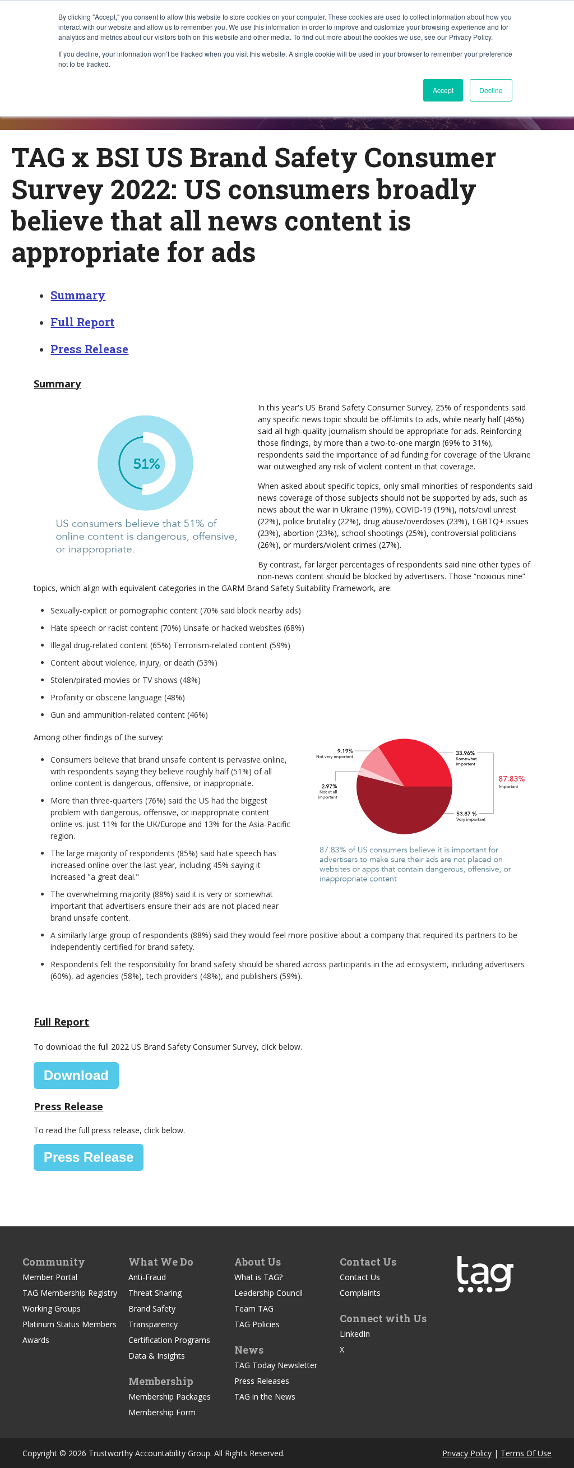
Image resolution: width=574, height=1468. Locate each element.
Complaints (360, 1292)
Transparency (153, 1324)
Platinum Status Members (69, 1324)
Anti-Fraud (147, 1277)
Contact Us (360, 1277)
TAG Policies (257, 1324)
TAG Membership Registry (69, 1292)
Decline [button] (491, 90)
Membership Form (162, 1412)
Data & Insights (156, 1355)
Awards (35, 1340)
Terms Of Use (526, 1453)
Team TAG (254, 1308)
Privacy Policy (467, 1453)
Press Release (89, 348)
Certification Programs (169, 1340)
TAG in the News (264, 1396)
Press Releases (261, 1380)
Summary (77, 295)
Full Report (82, 322)
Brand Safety (151, 1308)
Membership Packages (169, 1396)
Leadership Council (268, 1292)
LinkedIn (355, 1333)
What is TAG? (258, 1277)
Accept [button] (443, 90)
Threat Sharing (155, 1292)
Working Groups (51, 1308)
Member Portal (49, 1277)
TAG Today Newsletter (275, 1365)
